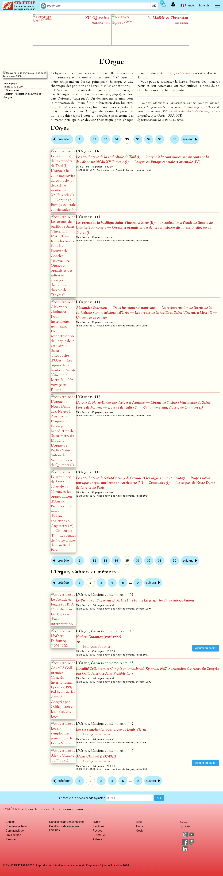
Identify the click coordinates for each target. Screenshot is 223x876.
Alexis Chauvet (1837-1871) (96, 756)
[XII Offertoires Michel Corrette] (72, 45)
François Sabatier (179, 73)
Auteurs (97, 839)
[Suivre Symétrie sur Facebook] (185, 843)
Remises (11, 839)
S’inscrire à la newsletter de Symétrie (82, 797)
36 (138, 139)
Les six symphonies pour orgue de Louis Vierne (111, 729)
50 (174, 139)
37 (149, 139)
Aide (139, 821)
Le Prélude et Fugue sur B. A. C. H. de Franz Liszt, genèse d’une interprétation (135, 600)
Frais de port (13, 834)
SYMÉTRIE (12, 809)
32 (94, 139)
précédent (64, 139)
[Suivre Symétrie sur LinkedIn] (185, 850)
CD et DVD (99, 834)
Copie (140, 830)
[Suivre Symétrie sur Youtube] (191, 836)
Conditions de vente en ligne (66, 821)
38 (160, 139)
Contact (10, 821)
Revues (97, 830)
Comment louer (15, 830)
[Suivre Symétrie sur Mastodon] (191, 843)
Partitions (98, 826)
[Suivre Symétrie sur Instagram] (185, 836)
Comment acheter (17, 826)
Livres (96, 821)
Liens (139, 826)
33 (105, 139)
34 (116, 139)
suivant (188, 139)
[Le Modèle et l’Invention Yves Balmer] (150, 45)
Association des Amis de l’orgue (186, 111)
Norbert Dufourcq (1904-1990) (98, 636)
